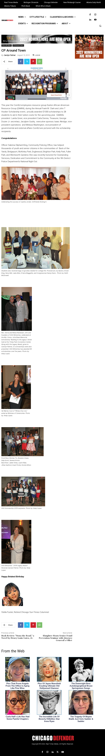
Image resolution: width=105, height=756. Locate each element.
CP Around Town (18, 45)
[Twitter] (27, 61)
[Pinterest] (33, 61)
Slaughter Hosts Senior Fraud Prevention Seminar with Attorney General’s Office (55, 638)
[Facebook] (90, 15)
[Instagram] (95, 15)
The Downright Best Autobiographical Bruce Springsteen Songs (81, 685)
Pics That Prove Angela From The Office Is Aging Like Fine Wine (17, 685)
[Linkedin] (90, 20)
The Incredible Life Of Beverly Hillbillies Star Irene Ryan (49, 718)
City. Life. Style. (6, 45)
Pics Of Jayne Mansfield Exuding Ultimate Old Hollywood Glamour (49, 685)
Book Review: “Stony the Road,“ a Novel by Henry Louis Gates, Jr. (17, 637)
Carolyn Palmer (10, 55)
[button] (100, 25)
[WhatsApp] (39, 61)
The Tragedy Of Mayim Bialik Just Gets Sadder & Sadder (81, 718)
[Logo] (52, 738)
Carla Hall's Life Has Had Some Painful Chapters (17, 717)
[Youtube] (95, 20)
